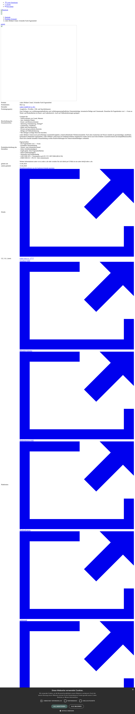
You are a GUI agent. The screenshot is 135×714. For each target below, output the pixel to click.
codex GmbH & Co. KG (27, 107)
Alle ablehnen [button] (76, 706)
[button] (67, 711)
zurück (3, 24)
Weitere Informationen (71, 697)
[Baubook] (4, 10)
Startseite (7, 17)
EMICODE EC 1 (27, 259)
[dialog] (67, 701)
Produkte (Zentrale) (11, 19)
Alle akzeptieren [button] (59, 706)
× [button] (133, 689)
